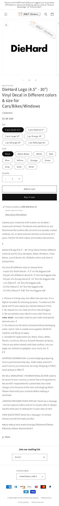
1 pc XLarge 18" (34, 136)
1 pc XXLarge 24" (13, 142)
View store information (15, 214)
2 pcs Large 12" (12, 136)
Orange (34, 160)
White (39, 154)
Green (48, 160)
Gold (19, 166)
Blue (7, 160)
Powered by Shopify (31, 498)
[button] (6, 14)
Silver (31, 166)
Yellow (20, 160)
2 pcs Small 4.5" (13, 129)
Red (51, 154)
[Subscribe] (44, 457)
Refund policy (46, 498)
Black (7, 154)
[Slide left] (23, 80)
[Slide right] (36, 80)
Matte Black (23, 154)
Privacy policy (23, 502)
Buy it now (29, 197)
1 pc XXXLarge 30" (37, 142)
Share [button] (7, 437)
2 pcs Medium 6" (36, 129)
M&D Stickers (18, 498)
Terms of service (38, 502)
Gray (7, 166)
